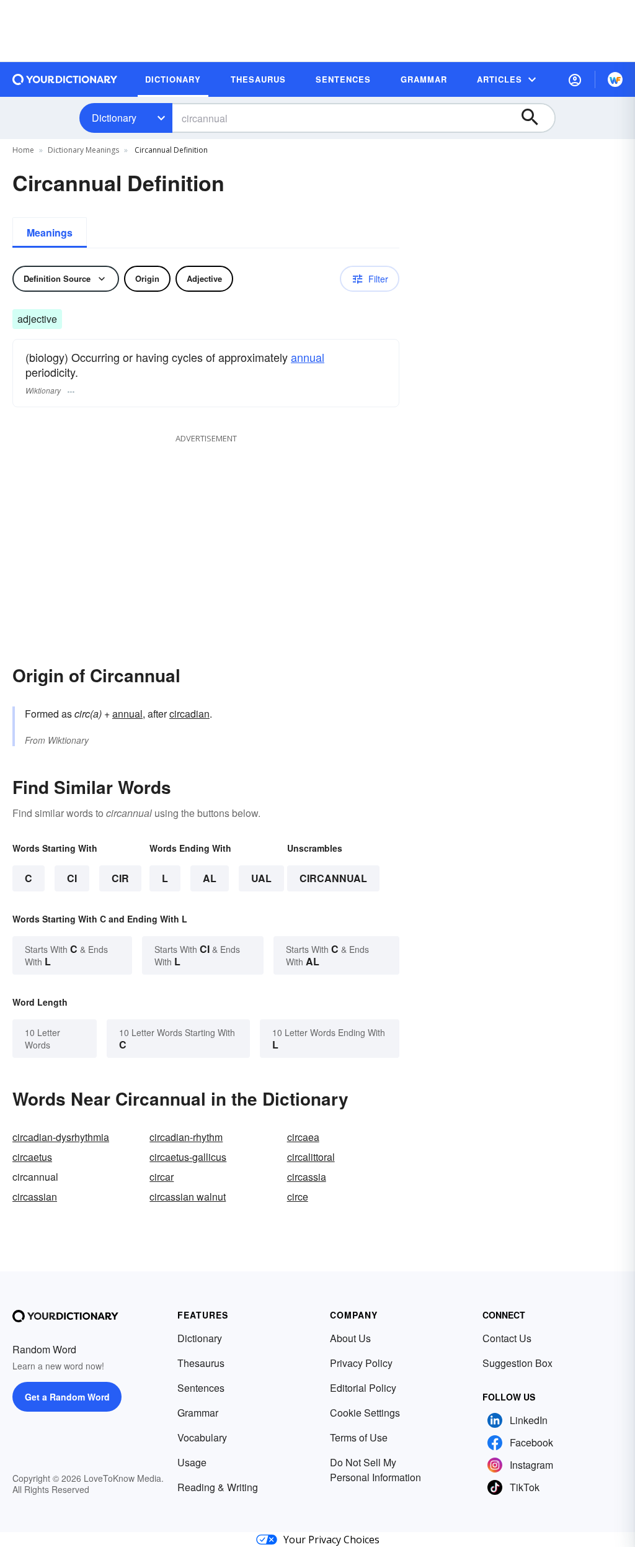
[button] (574, 79)
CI (72, 878)
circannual (333, 878)
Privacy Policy (361, 1363)
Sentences (200, 1388)
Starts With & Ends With (66, 955)
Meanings (50, 232)
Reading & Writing (217, 1487)
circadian (189, 713)
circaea (303, 1137)
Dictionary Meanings (83, 150)
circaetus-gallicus (187, 1157)
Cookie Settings (365, 1412)
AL (209, 878)
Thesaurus (200, 1363)
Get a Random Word (67, 1397)
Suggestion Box (517, 1363)
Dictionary (114, 117)
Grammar (197, 1412)
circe (297, 1196)
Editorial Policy (363, 1388)
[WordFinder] (615, 79)
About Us (350, 1338)
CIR (120, 878)
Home (23, 150)
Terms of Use (359, 1437)
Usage (191, 1462)
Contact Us (506, 1338)
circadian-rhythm (186, 1137)
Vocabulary (202, 1437)
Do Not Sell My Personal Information (375, 1469)
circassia (306, 1177)
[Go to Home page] (65, 79)
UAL (261, 878)
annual (307, 357)
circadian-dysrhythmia (60, 1137)
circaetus (32, 1157)
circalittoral (311, 1157)
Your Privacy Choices (331, 1539)
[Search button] (535, 118)
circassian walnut (187, 1196)
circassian (34, 1196)
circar (161, 1177)
